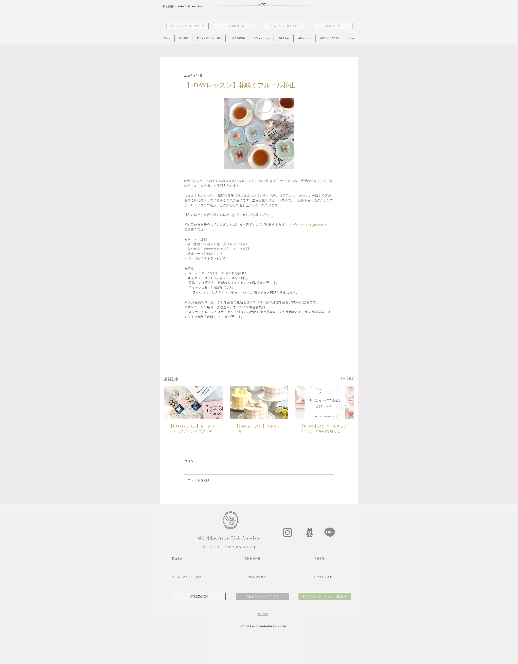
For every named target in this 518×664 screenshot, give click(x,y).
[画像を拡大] (259, 133)
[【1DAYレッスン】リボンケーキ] (259, 402)
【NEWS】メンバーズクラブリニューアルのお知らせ (323, 428)
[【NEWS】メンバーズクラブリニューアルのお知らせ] (324, 402)
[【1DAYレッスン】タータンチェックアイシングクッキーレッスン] (193, 402)
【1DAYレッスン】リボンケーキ (257, 428)
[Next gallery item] (289, 133)
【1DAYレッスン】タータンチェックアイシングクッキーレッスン (192, 429)
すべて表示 (347, 378)
